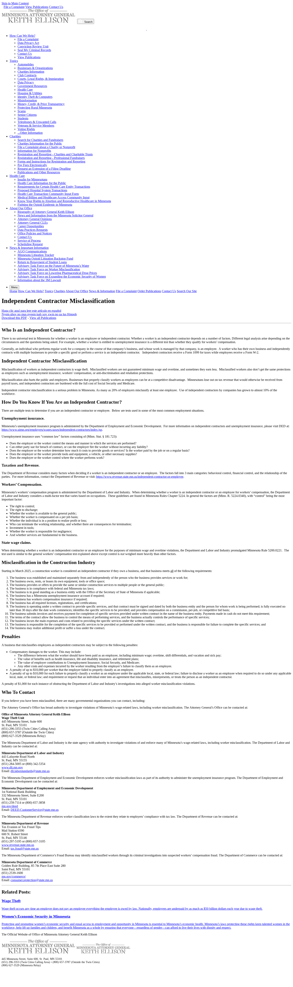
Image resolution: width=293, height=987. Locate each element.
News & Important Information (29, 247)
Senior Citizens (27, 114)
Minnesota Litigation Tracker (36, 255)
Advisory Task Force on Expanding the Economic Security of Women (62, 276)
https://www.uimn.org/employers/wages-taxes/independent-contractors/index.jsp (52, 429)
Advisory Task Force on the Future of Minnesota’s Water (53, 265)
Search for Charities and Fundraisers (40, 140)
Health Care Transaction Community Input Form (48, 194)
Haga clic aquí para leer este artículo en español (31, 310)
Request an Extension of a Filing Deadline (44, 168)
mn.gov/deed (10, 806)
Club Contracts (27, 75)
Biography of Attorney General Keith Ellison (46, 211)
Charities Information (31, 71)
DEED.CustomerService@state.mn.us (35, 809)
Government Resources (32, 86)
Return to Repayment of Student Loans (42, 262)
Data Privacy (26, 82)
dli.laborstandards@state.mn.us (30, 771)
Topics (14, 61)
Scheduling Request (30, 244)
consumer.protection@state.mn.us (32, 880)
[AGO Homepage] (39, 21)
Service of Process (29, 240)
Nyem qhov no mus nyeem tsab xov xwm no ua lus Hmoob (39, 314)
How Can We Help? (22, 35)
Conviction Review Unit (33, 46)
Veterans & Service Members (36, 125)
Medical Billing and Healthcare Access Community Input (53, 197)
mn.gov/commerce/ (14, 876)
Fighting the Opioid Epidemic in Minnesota (45, 204)
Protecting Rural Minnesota (35, 107)
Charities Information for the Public (40, 143)
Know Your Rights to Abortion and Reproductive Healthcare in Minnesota (64, 201)
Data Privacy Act (28, 43)
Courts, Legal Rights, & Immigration (41, 78)
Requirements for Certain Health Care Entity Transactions (54, 186)
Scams (22, 111)
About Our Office (21, 208)
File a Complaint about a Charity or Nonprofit (46, 147)
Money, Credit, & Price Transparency (41, 104)
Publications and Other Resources (39, 172)
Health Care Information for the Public (42, 183)
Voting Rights (26, 129)
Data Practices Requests (33, 229)
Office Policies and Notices (35, 233)
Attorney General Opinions (35, 219)
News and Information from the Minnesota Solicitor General (55, 215)
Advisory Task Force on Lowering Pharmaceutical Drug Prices (57, 273)
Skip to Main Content (15, 3)
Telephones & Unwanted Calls (37, 122)
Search (88, 21)
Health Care (25, 89)
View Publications (36, 7)
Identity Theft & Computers (35, 96)
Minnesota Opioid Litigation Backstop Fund (45, 258)
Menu (14, 287)
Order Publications (149, 291)
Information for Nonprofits (34, 150)
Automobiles (26, 64)
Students (23, 118)
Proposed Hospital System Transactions (42, 190)
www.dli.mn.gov (12, 767)
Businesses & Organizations (35, 68)
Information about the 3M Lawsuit (39, 280)
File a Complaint (14, 7)
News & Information (102, 291)
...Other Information (30, 132)
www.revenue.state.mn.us (18, 845)
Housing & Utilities (30, 93)
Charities (15, 136)
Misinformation (27, 100)
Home (13, 291)
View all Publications (42, 318)
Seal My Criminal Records (34, 50)
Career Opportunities (31, 226)
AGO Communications (32, 251)
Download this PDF (14, 318)
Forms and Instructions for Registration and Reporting (51, 161)
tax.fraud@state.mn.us (25, 848)
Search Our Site (187, 291)
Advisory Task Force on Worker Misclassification (49, 269)
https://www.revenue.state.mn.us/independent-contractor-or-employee (139, 476)
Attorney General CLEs (33, 222)
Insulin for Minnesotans (32, 179)
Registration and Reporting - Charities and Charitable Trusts (55, 154)
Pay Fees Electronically (32, 165)
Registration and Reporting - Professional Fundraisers (51, 158)
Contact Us (56, 7)
